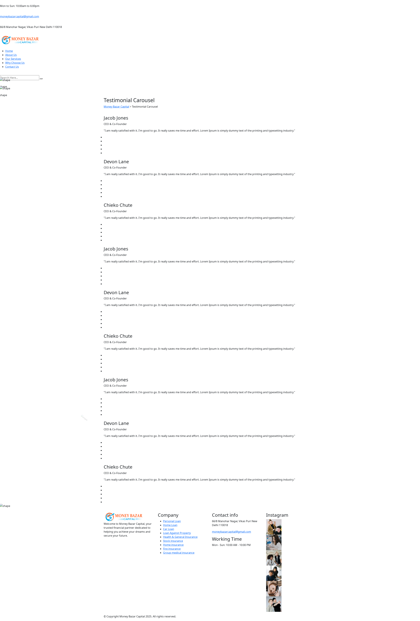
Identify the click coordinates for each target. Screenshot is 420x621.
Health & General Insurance (180, 537)
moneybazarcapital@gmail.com (19, 16)
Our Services (13, 59)
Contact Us (12, 66)
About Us (11, 55)
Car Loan (168, 529)
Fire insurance (172, 549)
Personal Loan (172, 521)
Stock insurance (173, 541)
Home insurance (173, 545)
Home (9, 51)
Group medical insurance (178, 552)
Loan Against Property (177, 533)
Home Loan (170, 525)
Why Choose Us (15, 63)
